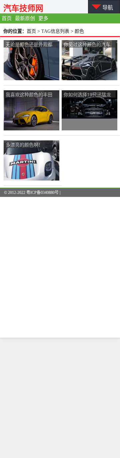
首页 (7, 18)
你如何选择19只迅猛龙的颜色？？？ (87, 95)
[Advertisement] (60, 398)
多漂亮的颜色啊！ (24, 144)
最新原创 (25, 18)
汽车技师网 (23, 8)
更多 (43, 18)
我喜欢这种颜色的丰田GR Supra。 (29, 95)
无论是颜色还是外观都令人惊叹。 (29, 44)
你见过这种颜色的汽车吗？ (87, 44)
